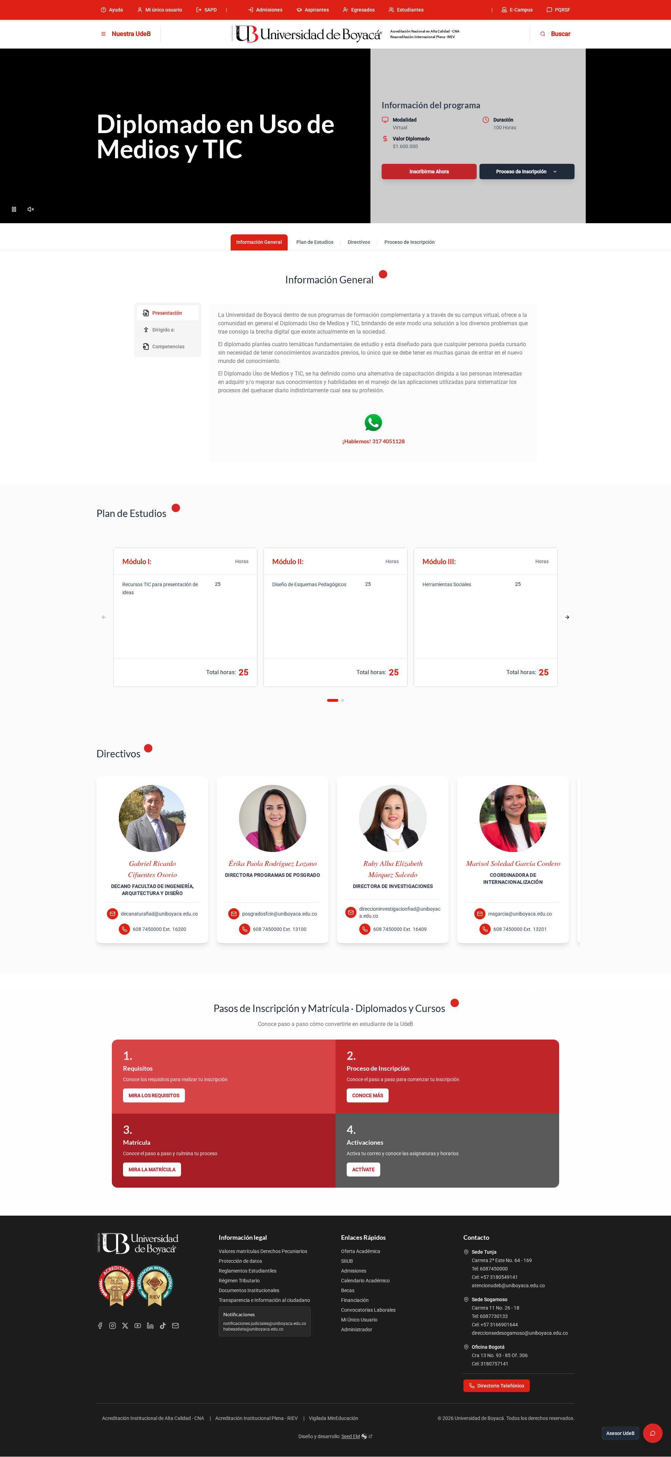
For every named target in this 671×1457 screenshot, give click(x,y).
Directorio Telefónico (500, 1386)
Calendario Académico (365, 1280)
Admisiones (269, 10)
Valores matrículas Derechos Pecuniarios (263, 1251)
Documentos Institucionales (249, 1290)
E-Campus (521, 10)
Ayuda (116, 10)
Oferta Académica (360, 1251)
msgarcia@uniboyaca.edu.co (520, 914)
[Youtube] (137, 1325)
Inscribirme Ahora (429, 171)
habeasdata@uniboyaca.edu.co (253, 1329)
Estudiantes (410, 10)
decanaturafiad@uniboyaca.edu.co (159, 914)
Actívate (363, 1169)
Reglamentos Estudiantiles (247, 1271)
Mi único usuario (163, 10)
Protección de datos (240, 1261)
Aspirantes (317, 10)
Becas (347, 1290)
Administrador (356, 1329)
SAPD (210, 10)
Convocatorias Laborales (368, 1310)
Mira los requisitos (154, 1095)
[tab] (168, 313)
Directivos (359, 242)
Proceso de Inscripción (521, 171)
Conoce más (367, 1095)
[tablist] (167, 330)
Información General (259, 242)
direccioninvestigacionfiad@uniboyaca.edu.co (399, 912)
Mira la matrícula (152, 1169)
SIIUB (347, 1261)
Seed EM (350, 1436)
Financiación (355, 1300)
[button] (567, 617)
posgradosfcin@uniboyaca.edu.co (279, 914)
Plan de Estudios (314, 242)
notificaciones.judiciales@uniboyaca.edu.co (264, 1323)
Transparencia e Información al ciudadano (264, 1300)
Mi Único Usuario (359, 1320)
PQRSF (562, 10)
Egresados (363, 10)
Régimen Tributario (239, 1280)
